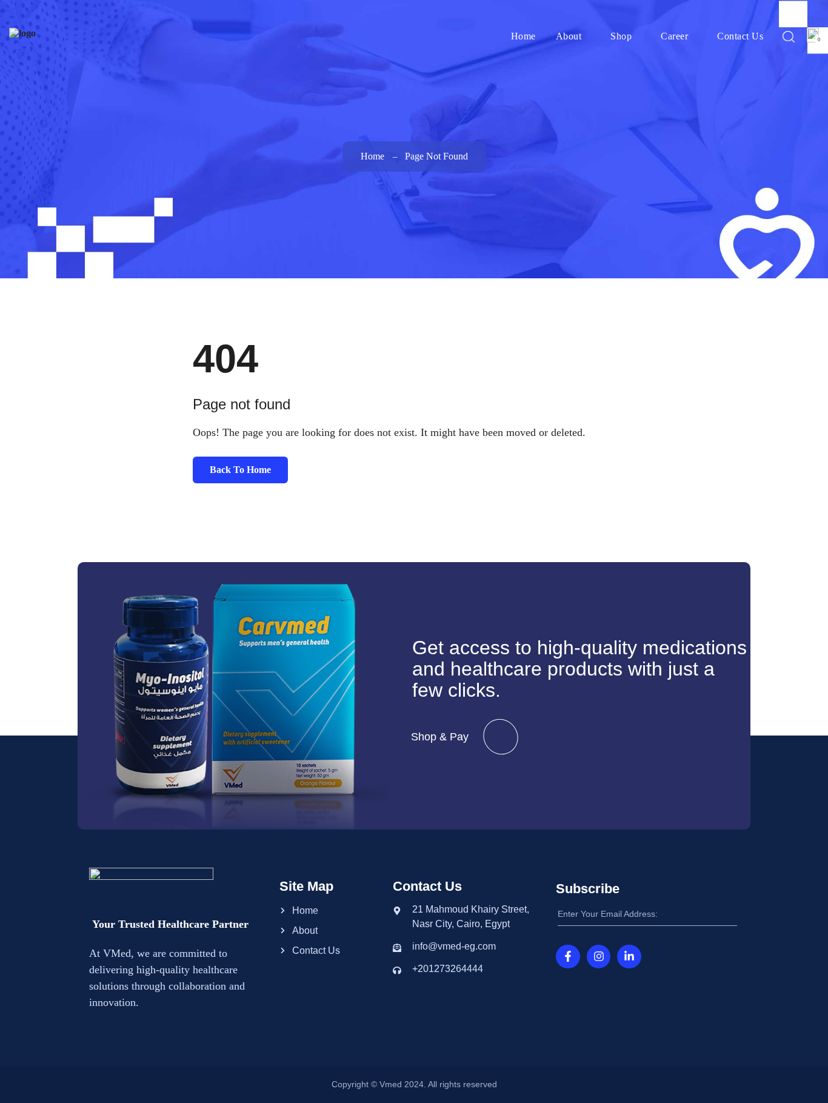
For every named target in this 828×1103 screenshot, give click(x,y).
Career (674, 36)
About (569, 36)
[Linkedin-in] (629, 957)
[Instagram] (599, 957)
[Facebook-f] (568, 957)
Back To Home (240, 469)
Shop (621, 36)
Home (523, 36)
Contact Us (740, 36)
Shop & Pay (440, 737)
